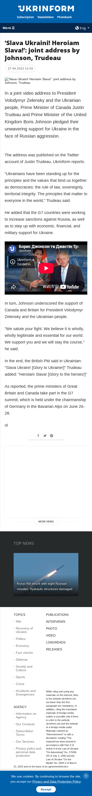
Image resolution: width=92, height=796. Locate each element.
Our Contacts (25, 724)
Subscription (25, 17)
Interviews (55, 621)
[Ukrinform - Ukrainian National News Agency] (46, 8)
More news (46, 521)
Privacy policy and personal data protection (28, 752)
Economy (22, 645)
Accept (46, 789)
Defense (22, 659)
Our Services (25, 741)
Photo (51, 628)
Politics (21, 639)
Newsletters (46, 17)
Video (51, 635)
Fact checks (24, 652)
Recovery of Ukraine (24, 630)
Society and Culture (24, 668)
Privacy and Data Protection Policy (56, 781)
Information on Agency (26, 715)
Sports (20, 677)
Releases (54, 649)
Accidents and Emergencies (26, 692)
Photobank (64, 17)
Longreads (55, 642)
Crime (20, 684)
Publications (57, 614)
